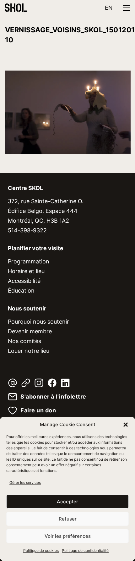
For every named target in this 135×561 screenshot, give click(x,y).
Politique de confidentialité (85, 550)
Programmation (28, 261)
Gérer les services (25, 482)
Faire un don (38, 410)
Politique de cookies (41, 550)
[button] (125, 424)
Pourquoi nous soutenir (38, 321)
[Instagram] (39, 383)
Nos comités (24, 341)
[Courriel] (12, 383)
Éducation (21, 290)
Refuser (68, 519)
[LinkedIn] (65, 383)
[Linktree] (25, 383)
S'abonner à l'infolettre (53, 397)
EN (109, 7)
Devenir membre (30, 331)
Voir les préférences (68, 536)
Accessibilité (24, 281)
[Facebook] (52, 383)
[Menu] (126, 8)
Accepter (67, 502)
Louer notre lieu (28, 350)
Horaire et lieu (26, 271)
